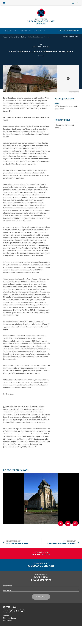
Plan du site (7, 620)
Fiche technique (62, 120)
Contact (6, 615)
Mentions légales (9, 618)
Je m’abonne (41, 597)
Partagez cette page (71, 37)
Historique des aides (64, 99)
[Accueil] (41, 16)
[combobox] (10, 31)
